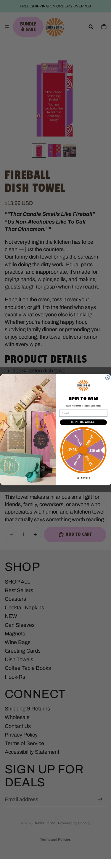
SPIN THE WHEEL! (83, 422)
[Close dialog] (107, 377)
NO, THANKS (83, 478)
